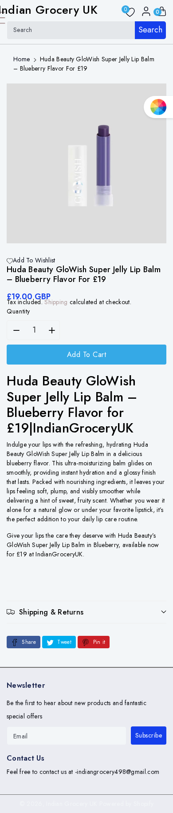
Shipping (55, 301)
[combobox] (86, 30)
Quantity (18, 311)
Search (150, 30)
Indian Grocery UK (71, 803)
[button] (86, 612)
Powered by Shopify (126, 803)
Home (21, 59)
